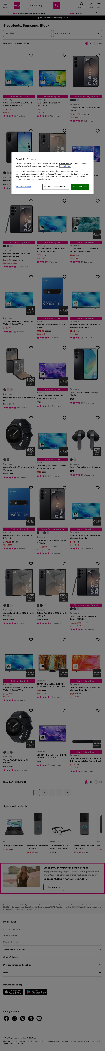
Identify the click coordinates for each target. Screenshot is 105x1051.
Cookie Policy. (65, 166)
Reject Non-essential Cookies (56, 187)
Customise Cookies (23, 187)
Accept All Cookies (80, 187)
